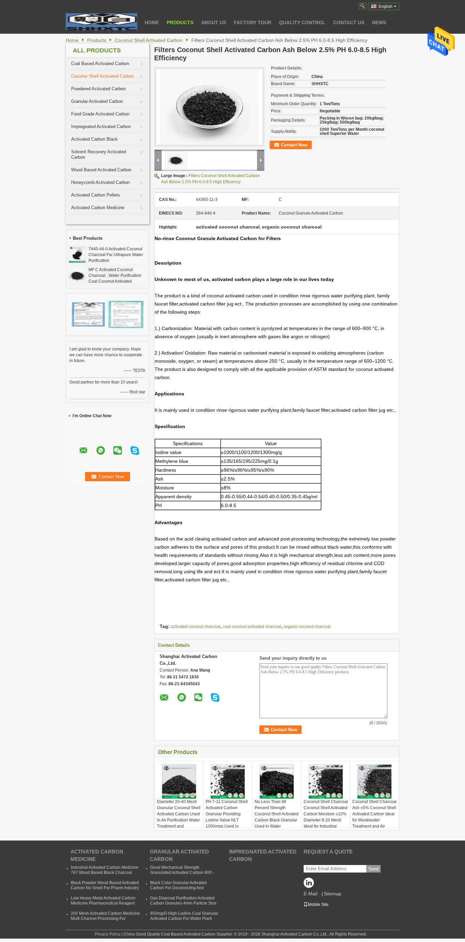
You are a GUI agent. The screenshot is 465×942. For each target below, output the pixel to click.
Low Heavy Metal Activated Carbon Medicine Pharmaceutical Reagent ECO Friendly (103, 903)
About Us (213, 22)
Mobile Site (318, 904)
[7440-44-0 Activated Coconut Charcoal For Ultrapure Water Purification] (77, 254)
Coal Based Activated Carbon (100, 63)
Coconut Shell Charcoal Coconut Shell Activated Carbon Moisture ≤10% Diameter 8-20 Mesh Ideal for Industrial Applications (326, 817)
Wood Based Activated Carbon (101, 169)
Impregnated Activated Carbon (101, 126)
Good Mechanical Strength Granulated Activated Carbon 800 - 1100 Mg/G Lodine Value (182, 872)
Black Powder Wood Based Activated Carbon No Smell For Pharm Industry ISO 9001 (105, 887)
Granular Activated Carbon (97, 101)
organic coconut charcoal (307, 626)
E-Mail (310, 893)
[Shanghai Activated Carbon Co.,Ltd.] (101, 21)
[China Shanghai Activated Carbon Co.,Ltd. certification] (88, 314)
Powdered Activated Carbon (98, 88)
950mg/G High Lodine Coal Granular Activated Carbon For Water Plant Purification (184, 918)
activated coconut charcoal (195, 626)
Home (152, 22)
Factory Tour (252, 22)
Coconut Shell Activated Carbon (149, 40)
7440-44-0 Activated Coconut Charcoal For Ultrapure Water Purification (116, 255)
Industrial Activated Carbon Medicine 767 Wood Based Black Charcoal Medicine (105, 872)
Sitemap (332, 893)
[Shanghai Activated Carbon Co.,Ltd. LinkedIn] (310, 884)
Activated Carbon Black (94, 139)
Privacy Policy (108, 934)
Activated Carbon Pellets (95, 195)
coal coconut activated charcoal (252, 626)
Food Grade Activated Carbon (100, 113)
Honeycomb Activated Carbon (100, 182)
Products (180, 22)
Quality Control (302, 22)
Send (373, 869)
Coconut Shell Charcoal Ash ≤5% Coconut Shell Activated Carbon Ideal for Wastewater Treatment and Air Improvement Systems (374, 817)
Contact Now (294, 144)
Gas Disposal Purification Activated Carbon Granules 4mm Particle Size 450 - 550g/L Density (183, 903)
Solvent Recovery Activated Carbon (98, 154)
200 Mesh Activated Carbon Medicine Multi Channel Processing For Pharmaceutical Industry (105, 918)
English (385, 6)
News (379, 22)
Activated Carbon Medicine (97, 207)
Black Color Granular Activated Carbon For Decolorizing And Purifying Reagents (178, 887)
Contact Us (348, 22)
